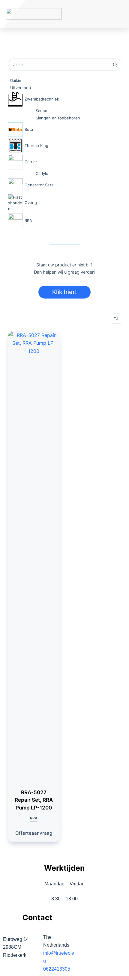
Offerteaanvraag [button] (33, 833)
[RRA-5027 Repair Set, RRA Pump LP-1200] (34, 556)
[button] (100, 14)
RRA (34, 818)
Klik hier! (64, 292)
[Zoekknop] (115, 65)
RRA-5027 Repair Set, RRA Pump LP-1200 (34, 800)
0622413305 (56, 968)
